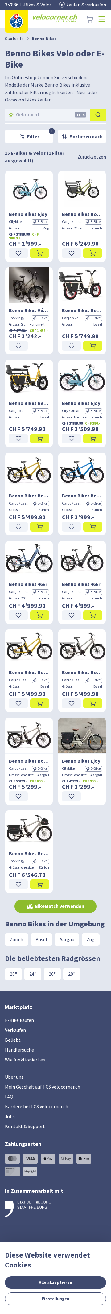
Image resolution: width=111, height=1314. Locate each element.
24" (32, 974)
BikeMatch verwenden (59, 906)
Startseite (14, 39)
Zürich (16, 939)
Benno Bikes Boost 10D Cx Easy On (29, 672)
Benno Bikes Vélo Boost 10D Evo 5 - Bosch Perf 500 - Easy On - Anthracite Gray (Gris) (29, 310)
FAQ (9, 1097)
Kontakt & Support (25, 1126)
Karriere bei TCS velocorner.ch (36, 1106)
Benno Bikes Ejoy (28, 214)
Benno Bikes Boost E (82, 214)
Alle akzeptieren (55, 1282)
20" (13, 974)
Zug (91, 939)
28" (71, 974)
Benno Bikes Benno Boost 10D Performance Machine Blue (82, 495)
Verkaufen (15, 1030)
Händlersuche (19, 1050)
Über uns (14, 1077)
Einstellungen (55, 1299)
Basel (41, 939)
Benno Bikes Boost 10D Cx (29, 761)
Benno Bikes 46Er (28, 584)
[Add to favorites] (18, 253)
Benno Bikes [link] (44, 39)
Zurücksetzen (91, 157)
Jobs (10, 1116)
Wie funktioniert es (25, 1060)
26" (52, 974)
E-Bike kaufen (19, 1020)
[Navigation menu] (101, 19)
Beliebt (13, 1040)
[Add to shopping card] (39, 253)
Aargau (67, 939)
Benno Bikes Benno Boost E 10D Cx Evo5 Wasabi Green (29, 495)
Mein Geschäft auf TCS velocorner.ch (42, 1087)
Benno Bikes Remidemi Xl (82, 310)
